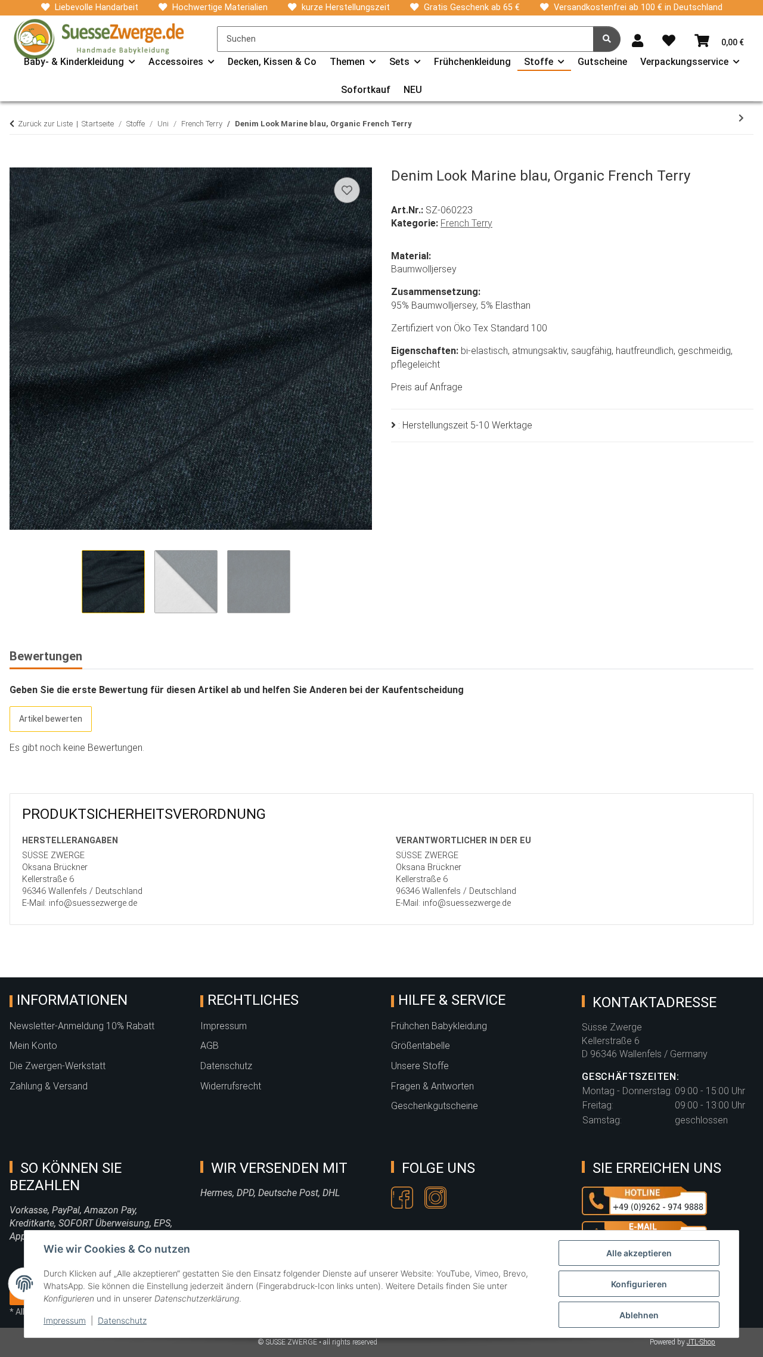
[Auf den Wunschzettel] (347, 190)
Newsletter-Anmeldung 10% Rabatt (82, 1026)
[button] (637, 41)
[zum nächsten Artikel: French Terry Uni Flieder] (741, 118)
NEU (413, 89)
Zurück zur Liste (45, 123)
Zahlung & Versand (49, 1086)
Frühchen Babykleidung (439, 1026)
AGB (209, 1045)
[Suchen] (607, 39)
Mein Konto (33, 1045)
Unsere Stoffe (420, 1066)
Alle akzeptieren (639, 1253)
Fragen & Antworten (432, 1086)
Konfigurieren (639, 1284)
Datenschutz (122, 1320)
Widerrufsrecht (230, 1086)
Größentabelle (420, 1045)
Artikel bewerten (50, 718)
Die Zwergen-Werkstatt (58, 1066)
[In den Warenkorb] (19, 160)
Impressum (65, 1320)
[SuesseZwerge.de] (99, 38)
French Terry (466, 223)
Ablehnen (639, 1315)
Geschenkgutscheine (434, 1105)
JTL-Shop (701, 1342)
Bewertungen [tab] (46, 656)
